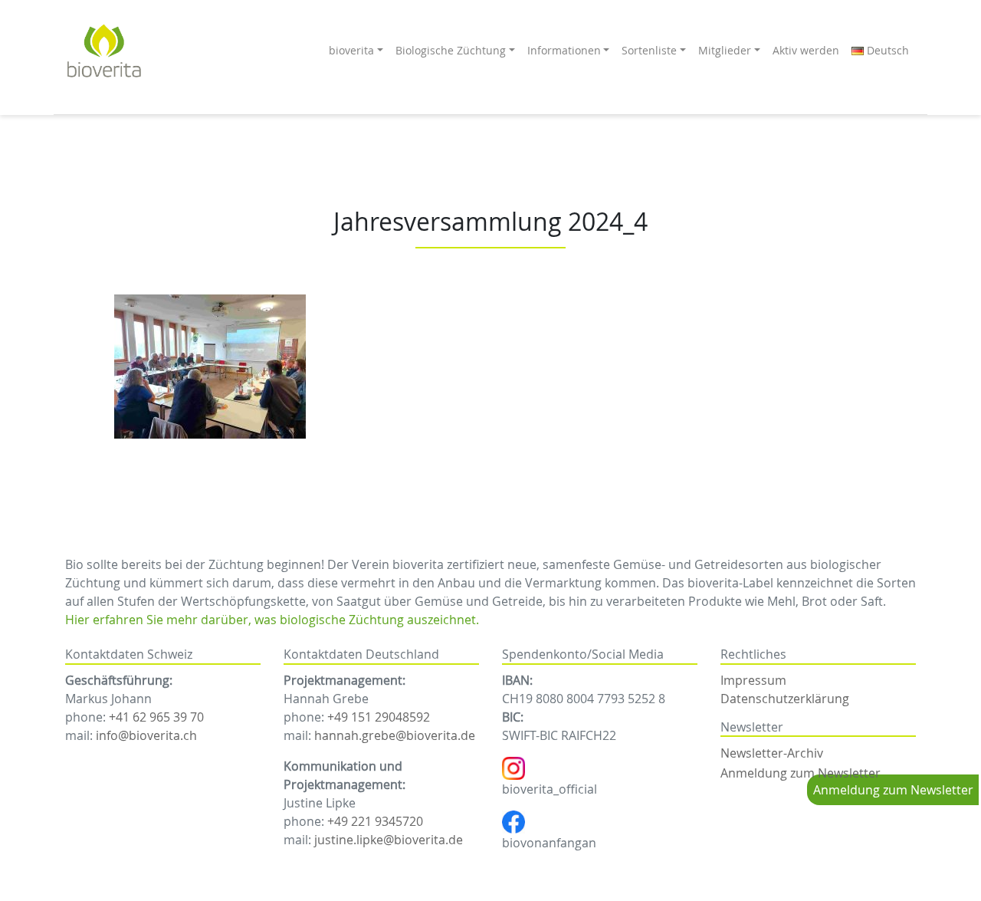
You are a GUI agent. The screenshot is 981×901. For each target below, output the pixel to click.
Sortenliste (649, 50)
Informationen (564, 50)
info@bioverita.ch (146, 735)
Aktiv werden (806, 50)
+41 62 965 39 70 (156, 717)
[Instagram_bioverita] (513, 766)
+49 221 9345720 (375, 821)
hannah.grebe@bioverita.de (394, 735)
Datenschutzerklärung (784, 698)
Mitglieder (724, 50)
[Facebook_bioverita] (513, 820)
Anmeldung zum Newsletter (800, 773)
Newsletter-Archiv (771, 753)
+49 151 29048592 (378, 717)
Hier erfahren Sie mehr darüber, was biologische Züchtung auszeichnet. (272, 619)
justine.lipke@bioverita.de (388, 839)
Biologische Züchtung (450, 50)
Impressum (753, 680)
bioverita (351, 50)
